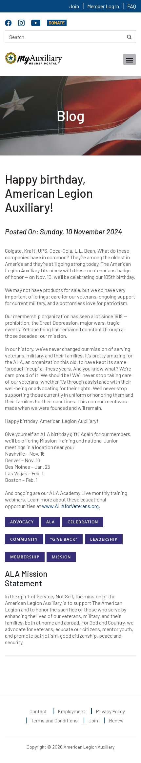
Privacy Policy (110, 711)
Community (24, 539)
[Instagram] (22, 22)
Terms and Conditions (54, 720)
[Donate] (57, 22)
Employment (71, 711)
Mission (61, 557)
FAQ (131, 6)
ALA (50, 522)
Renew (116, 720)
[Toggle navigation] (129, 59)
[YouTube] (36, 22)
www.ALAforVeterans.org (70, 506)
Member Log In (103, 6)
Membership (24, 557)
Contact (38, 711)
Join (74, 6)
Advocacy (22, 522)
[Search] (129, 36)
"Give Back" (63, 539)
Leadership (103, 539)
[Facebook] (9, 22)
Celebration (83, 522)
